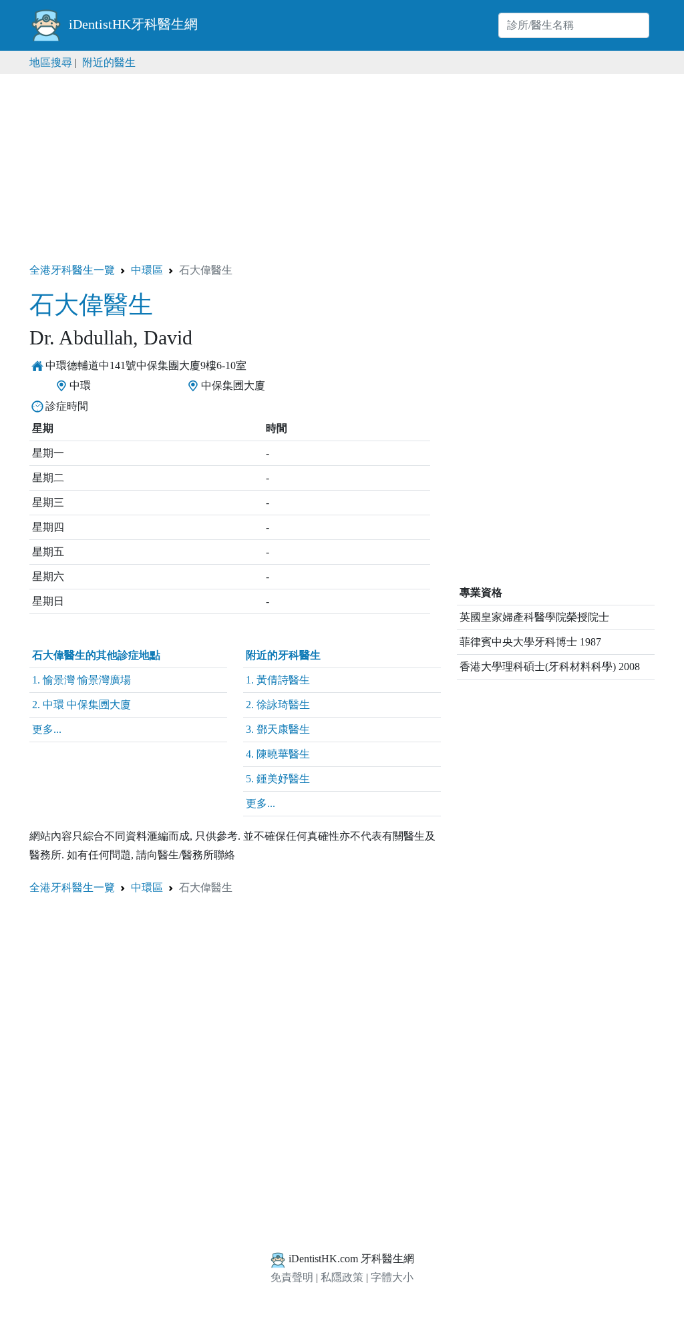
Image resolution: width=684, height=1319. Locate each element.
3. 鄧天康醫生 (278, 729)
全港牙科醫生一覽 (72, 270)
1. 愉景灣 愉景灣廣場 (81, 680)
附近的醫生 (109, 62)
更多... (46, 729)
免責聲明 (292, 1277)
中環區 (147, 270)
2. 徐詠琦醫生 (278, 704)
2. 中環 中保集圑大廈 (81, 704)
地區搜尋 (50, 62)
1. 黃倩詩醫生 (278, 680)
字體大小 (392, 1277)
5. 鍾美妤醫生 (278, 778)
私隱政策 (342, 1277)
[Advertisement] (342, 167)
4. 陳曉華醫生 (278, 754)
